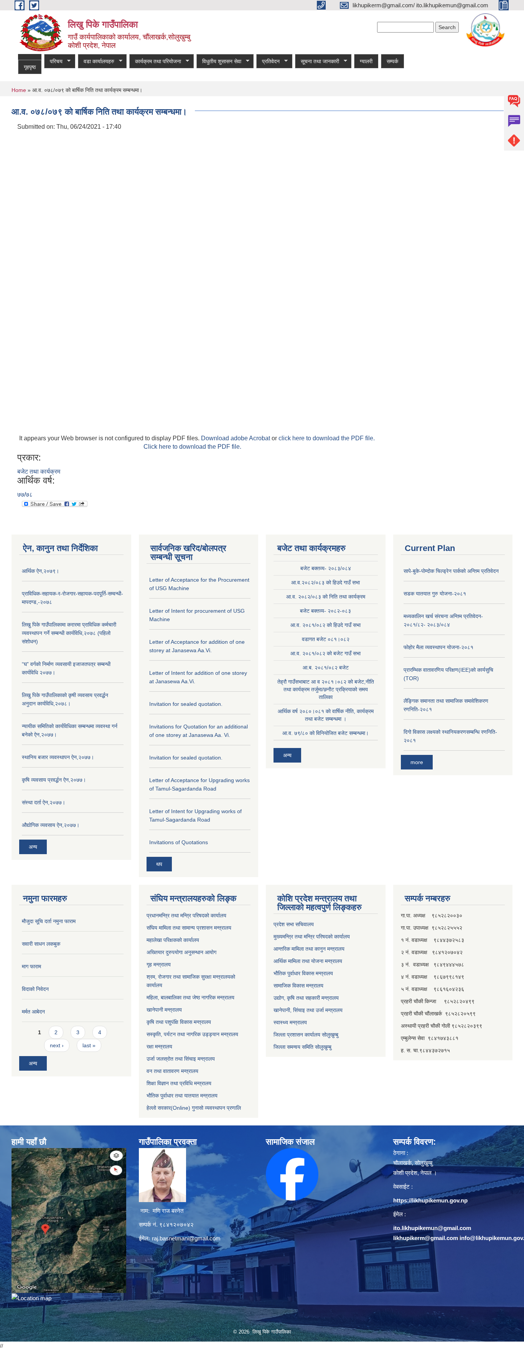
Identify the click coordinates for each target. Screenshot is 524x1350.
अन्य (33, 847)
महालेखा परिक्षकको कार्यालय (173, 940)
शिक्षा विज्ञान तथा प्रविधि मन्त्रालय (179, 1083)
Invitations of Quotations (178, 842)
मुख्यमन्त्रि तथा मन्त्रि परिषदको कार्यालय (312, 936)
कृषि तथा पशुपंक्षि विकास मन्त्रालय (179, 1022)
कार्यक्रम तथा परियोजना (155, 61)
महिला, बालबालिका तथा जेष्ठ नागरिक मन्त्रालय (190, 997)
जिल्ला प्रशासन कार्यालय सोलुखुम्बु (306, 1035)
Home (19, 90)
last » (89, 1045)
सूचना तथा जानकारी (317, 61)
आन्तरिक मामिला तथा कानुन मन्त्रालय (309, 949)
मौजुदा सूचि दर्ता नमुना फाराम (49, 921)
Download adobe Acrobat (236, 438)
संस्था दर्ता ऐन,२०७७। (43, 802)
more (416, 762)
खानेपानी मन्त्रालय (164, 1010)
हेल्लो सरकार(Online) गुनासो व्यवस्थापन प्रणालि (194, 1108)
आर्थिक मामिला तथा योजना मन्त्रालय (308, 961)
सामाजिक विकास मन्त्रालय (298, 986)
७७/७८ (25, 494)
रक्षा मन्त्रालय (159, 1046)
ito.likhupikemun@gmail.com (432, 1228)
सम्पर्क (392, 61)
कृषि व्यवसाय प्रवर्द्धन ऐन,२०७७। (54, 780)
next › (57, 1045)
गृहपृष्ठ (30, 67)
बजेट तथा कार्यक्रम (38, 471)
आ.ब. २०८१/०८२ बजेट (326, 667)
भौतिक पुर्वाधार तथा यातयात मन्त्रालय (182, 1095)
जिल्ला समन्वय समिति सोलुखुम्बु (302, 1047)
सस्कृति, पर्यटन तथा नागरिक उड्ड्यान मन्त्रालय (192, 1034)
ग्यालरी (366, 61)
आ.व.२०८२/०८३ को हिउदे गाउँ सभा (325, 582)
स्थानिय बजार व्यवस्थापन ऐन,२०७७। (58, 757)
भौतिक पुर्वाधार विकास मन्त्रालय (303, 973)
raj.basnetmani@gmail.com (186, 1238)
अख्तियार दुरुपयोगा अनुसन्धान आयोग (181, 952)
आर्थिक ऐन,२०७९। (40, 571)
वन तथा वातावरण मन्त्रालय (172, 1071)
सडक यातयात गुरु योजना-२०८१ (435, 594)
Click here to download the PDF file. (192, 446)
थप (159, 864)
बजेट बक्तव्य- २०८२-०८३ (325, 611)
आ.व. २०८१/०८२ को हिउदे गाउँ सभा (325, 625)
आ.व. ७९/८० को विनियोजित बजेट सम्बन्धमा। (325, 733)
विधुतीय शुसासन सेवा (218, 61)
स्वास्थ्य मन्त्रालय (290, 1022)
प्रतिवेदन (268, 61)
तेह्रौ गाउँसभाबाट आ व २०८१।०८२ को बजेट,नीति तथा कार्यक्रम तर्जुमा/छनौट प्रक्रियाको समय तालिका (325, 689)
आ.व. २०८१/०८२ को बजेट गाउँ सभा (325, 653)
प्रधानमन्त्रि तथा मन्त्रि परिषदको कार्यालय (186, 915)
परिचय (53, 61)
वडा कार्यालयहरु (96, 61)
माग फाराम (31, 966)
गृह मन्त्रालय (159, 964)
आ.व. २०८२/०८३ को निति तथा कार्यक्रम (325, 597)
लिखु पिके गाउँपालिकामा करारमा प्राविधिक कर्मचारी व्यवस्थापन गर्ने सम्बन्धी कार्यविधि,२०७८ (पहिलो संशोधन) (69, 633)
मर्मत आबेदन (33, 1012)
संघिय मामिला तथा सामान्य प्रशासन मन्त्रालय (189, 928)
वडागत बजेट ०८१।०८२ (325, 639)
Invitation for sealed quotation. (185, 704)
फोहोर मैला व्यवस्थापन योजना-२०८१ (438, 647)
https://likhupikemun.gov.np (430, 1200)
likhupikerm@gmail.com (425, 1238)
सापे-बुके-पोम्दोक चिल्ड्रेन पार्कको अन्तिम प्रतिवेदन (451, 571)
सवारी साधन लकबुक (41, 944)
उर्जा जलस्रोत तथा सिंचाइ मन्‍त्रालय (181, 1059)
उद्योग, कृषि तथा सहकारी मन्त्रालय (306, 998)
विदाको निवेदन (35, 989)
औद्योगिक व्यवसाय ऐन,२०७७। (50, 825)
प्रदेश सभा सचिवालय (294, 924)
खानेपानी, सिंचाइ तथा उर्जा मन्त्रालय (308, 1010)
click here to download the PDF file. (326, 438)
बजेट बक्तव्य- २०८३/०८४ (325, 568)
